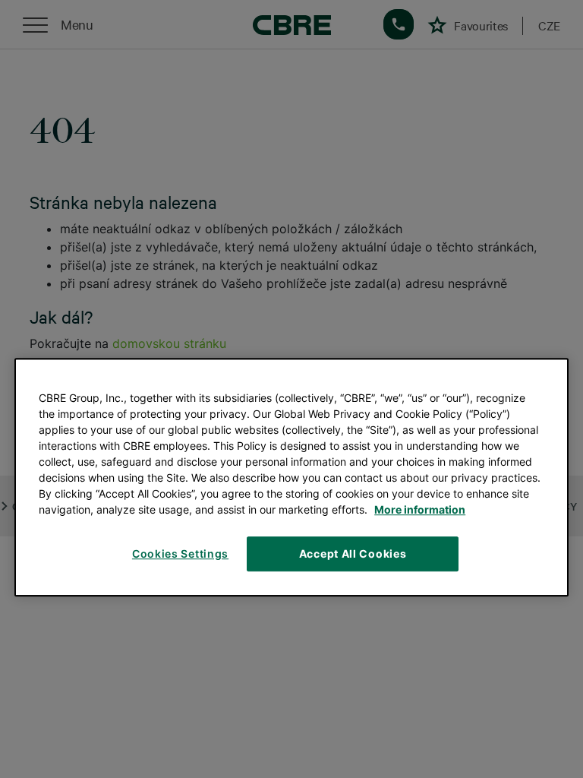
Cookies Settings (180, 553)
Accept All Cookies (353, 553)
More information (419, 509)
